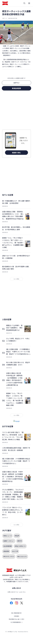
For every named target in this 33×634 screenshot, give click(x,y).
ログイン (16, 83)
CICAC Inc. (25, 631)
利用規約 (16, 616)
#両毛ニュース (7, 536)
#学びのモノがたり (8, 556)
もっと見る (16, 279)
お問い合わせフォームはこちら (16, 592)
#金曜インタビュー (8, 541)
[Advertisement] (16, 110)
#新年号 (19, 541)
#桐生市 (17, 536)
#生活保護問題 (7, 546)
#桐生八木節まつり (20, 546)
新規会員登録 (16, 88)
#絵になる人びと (22, 556)
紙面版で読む (16, 152)
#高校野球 (6, 551)
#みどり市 (15, 551)
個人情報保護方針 (16, 613)
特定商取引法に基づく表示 (16, 619)
